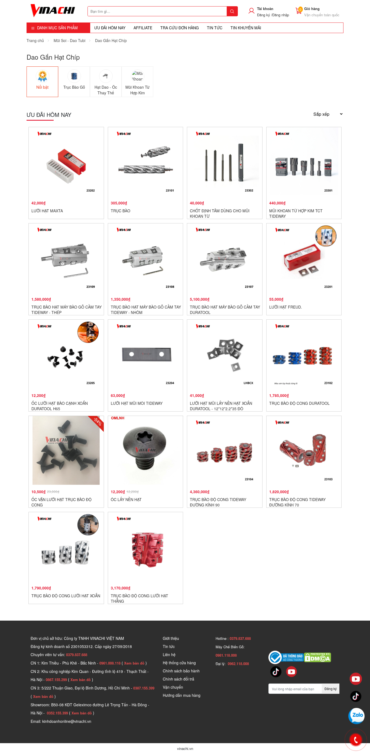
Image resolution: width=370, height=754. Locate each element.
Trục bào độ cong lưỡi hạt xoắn (65, 595)
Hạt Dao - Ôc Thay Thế (106, 89)
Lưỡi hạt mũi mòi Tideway (137, 403)
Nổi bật (42, 87)
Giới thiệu (171, 638)
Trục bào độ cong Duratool (299, 403)
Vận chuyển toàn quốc (321, 14)
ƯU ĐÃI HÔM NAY (109, 27)
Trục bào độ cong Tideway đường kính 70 (297, 502)
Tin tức (169, 646)
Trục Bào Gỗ (74, 87)
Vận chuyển (173, 687)
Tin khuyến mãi (246, 27)
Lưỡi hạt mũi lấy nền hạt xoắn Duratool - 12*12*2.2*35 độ (221, 405)
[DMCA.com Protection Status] (317, 657)
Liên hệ (169, 654)
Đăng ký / (264, 14)
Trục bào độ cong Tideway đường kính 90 (218, 502)
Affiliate (143, 27)
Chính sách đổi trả (178, 679)
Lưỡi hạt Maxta (47, 210)
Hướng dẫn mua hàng (181, 695)
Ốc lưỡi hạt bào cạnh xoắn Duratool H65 (59, 405)
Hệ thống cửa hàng (179, 662)
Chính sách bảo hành (181, 670)
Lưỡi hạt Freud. (285, 307)
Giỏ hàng (312, 8)
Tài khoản (265, 8)
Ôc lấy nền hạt (126, 499)
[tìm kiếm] (232, 11)
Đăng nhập (280, 14)
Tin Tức (214, 27)
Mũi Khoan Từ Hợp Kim (137, 89)
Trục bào (120, 210)
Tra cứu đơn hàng (179, 27)
